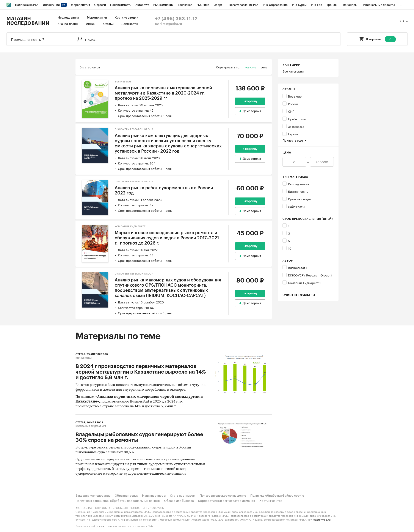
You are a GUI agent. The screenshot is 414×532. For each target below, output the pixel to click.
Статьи (108, 23)
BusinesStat (297, 267)
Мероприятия (97, 17)
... (402, 4)
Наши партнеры (154, 495)
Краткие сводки (126, 17)
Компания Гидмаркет (304, 282)
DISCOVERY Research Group (310, 275)
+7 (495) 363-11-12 (176, 18)
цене (263, 67)
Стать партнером (182, 495)
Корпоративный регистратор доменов (226, 500)
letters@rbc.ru (322, 519)
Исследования (68, 17)
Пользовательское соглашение (223, 495)
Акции (90, 23)
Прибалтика (297, 119)
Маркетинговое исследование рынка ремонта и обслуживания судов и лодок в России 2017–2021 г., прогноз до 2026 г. (167, 238)
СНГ (291, 111)
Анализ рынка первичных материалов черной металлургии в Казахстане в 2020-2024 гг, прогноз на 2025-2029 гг (163, 93)
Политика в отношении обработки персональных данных (117, 500)
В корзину (250, 101)
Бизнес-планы (68, 23)
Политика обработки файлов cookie (277, 495)
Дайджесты (129, 23)
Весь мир (295, 96)
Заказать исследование (92, 495)
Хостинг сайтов (270, 500)
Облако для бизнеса (179, 500)
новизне (250, 67)
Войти (403, 21)
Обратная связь (126, 495)
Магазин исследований (27, 21)
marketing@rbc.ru (168, 23)
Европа (293, 134)
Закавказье (296, 126)
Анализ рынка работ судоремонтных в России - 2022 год (165, 190)
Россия (293, 103)
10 (290, 248)
